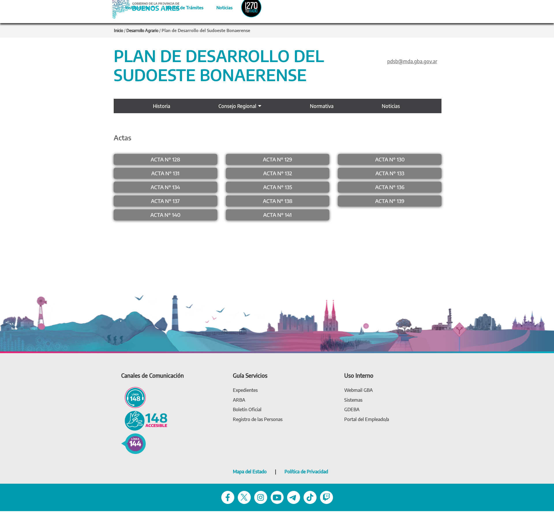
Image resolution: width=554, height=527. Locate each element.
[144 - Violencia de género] (133, 443)
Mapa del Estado (250, 471)
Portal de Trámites (182, 7)
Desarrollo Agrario (142, 30)
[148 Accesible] (144, 420)
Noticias (220, 7)
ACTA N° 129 (277, 159)
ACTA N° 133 (389, 173)
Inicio (118, 30)
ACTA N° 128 (165, 159)
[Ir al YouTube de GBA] (277, 497)
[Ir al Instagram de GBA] (260, 497)
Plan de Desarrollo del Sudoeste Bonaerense (206, 30)
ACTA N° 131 (165, 173)
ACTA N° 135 (277, 187)
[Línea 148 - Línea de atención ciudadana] (133, 397)
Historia (161, 106)
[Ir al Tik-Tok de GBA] (310, 497)
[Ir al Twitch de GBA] (326, 497)
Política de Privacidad (306, 471)
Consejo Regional (237, 106)
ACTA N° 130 (390, 159)
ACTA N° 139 (390, 201)
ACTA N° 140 (165, 214)
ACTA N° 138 (277, 201)
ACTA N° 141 (277, 214)
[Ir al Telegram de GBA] (293, 497)
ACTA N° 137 (165, 201)
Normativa (322, 106)
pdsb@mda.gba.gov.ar (412, 61)
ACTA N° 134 (165, 187)
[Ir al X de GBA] (244, 497)
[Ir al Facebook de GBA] (227, 497)
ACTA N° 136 (390, 187)
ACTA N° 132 (277, 173)
